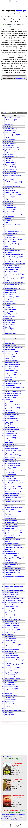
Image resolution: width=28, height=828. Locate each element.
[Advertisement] (14, 95)
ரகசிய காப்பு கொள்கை (17, 826)
